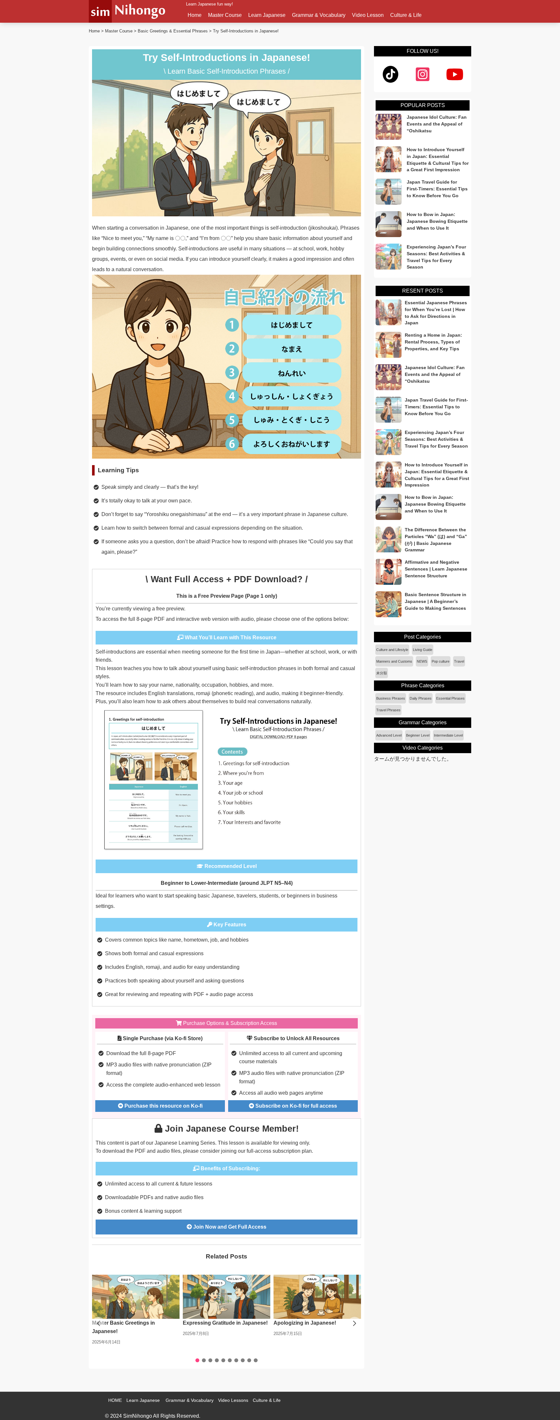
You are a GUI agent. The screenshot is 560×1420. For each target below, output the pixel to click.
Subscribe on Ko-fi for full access (295, 1106)
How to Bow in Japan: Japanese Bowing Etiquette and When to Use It (437, 221)
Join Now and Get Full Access (229, 1227)
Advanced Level (389, 735)
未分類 (381, 673)
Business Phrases (390, 698)
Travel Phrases (388, 710)
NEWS (422, 661)
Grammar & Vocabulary (318, 15)
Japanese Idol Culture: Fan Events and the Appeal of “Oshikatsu (437, 123)
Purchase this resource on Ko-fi (163, 1106)
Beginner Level (417, 735)
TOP (546, 1405)
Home (195, 15)
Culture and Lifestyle (392, 650)
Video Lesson (368, 15)
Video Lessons (233, 1400)
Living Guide (422, 650)
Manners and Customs (394, 661)
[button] (354, 1323)
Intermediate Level (448, 735)
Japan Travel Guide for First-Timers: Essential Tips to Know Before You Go (437, 188)
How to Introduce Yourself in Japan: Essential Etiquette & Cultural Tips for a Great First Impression (438, 159)
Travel (459, 661)
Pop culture (440, 661)
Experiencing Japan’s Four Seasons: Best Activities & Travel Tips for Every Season (436, 257)
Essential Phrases (450, 698)
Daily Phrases (421, 698)
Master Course (225, 15)
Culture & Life (406, 15)
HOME (115, 1400)
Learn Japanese (267, 15)
